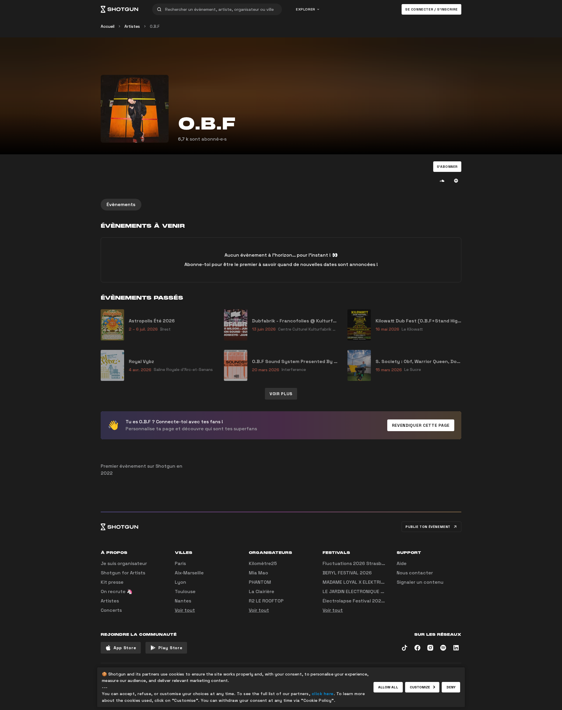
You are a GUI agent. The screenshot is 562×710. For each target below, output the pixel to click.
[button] (447, 166)
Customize (420, 687)
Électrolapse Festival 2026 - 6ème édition (371, 601)
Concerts (111, 610)
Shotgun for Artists (123, 573)
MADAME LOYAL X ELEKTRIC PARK (359, 582)
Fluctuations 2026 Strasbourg (357, 563)
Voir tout (185, 610)
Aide (402, 563)
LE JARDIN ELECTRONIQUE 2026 (358, 591)
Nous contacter (415, 573)
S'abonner (447, 166)
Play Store (170, 647)
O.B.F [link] (155, 26)
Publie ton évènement (427, 526)
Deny (450, 687)
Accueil (107, 26)
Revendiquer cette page (421, 425)
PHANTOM (260, 582)
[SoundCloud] (442, 180)
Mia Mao (258, 573)
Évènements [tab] (121, 204)
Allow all (388, 687)
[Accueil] (119, 9)
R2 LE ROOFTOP (266, 601)
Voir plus (281, 393)
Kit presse (112, 582)
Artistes (132, 26)
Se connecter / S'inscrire (431, 9)
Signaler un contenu (420, 582)
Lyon (180, 582)
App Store (125, 647)
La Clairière (261, 591)
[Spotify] (456, 180)
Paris (180, 563)
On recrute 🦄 (117, 591)
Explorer (305, 9)
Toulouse (185, 591)
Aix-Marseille (189, 573)
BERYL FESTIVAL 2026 (347, 573)
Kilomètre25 (263, 563)
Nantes (183, 601)
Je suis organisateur (124, 563)
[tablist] (281, 204)
